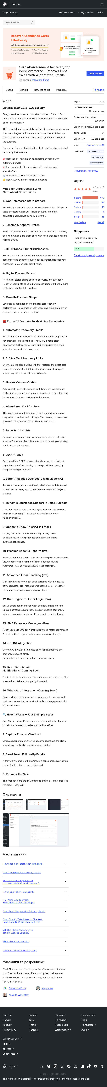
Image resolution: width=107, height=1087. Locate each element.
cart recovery (97, 157)
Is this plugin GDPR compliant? (18, 892)
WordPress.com (12, 1039)
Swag (85, 1029)
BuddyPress (10, 1053)
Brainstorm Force (40, 80)
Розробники (61, 1024)
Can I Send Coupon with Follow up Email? (24, 911)
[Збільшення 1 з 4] (19, 803)
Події (84, 1020)
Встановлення (42, 89)
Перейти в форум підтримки (89, 255)
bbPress (8, 1048)
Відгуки (24, 89)
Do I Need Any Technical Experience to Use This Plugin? (19, 901)
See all (101, 222)
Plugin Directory (10, 12)
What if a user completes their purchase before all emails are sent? (21, 882)
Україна (13, 1066)
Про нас (7, 1015)
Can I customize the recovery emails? (22, 872)
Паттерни (34, 1029)
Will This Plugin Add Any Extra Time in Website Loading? (18, 931)
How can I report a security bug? (20, 950)
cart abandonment (95, 151)
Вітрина (33, 1015)
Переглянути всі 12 (95, 145)
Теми (31, 1020)
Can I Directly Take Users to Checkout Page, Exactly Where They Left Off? (23, 920)
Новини (7, 1020)
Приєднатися (88, 1015)
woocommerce (96, 163)
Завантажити (95, 73)
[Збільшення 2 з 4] (42, 803)
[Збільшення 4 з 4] (65, 816)
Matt (7, 1044)
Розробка (61, 89)
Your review (80, 222)
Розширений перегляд (86, 170)
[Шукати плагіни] (32, 22)
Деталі (9, 89)
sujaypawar (47, 988)
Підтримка (98, 89)
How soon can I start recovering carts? (23, 863)
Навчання (60, 1015)
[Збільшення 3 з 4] (65, 803)
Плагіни (33, 1024)
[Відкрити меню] (102, 4)
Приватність (9, 1029)
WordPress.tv (63, 1029)
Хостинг (7, 1024)
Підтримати (88, 1024)
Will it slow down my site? (16, 941)
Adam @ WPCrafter (19, 995)
